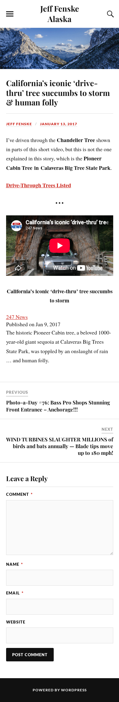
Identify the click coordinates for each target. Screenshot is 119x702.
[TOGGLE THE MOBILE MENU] (9, 14)
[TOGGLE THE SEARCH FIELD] (109, 14)
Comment (19, 494)
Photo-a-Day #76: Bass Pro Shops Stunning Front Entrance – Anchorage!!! (58, 405)
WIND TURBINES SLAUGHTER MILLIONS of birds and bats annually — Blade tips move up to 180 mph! (59, 446)
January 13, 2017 (58, 124)
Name (14, 564)
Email (14, 592)
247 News (17, 316)
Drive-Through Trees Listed (38, 185)
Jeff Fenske (19, 124)
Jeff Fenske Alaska (59, 13)
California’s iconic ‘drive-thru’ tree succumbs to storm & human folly (58, 93)
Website (15, 622)
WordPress (74, 690)
